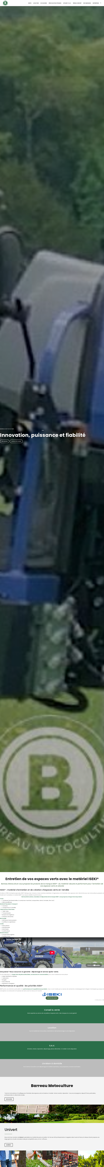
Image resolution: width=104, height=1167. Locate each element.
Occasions (43, 3)
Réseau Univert (77, 3)
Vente (29, 3)
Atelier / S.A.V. (67, 3)
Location (36, 3)
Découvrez (5, 441)
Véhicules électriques (55, 3)
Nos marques (87, 3)
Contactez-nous (16, 441)
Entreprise (96, 3)
